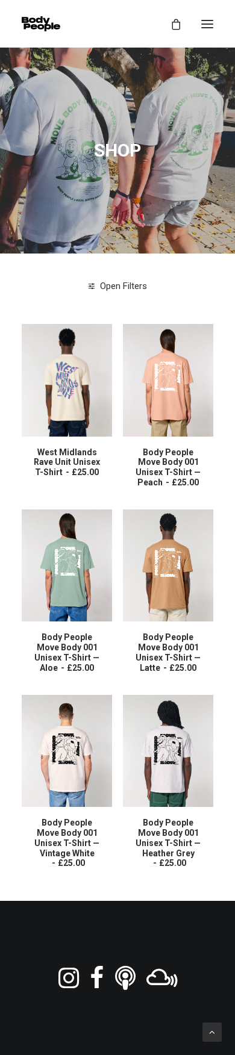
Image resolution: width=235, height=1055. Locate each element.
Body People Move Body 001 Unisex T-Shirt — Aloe (66, 652)
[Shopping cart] (170, 24)
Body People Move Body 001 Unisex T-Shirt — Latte (168, 652)
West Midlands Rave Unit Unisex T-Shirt (67, 462)
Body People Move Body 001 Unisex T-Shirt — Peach (168, 467)
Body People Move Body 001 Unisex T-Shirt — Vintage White (66, 843)
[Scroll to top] (212, 1031)
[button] (207, 24)
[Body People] (41, 23)
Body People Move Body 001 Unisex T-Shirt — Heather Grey (168, 843)
